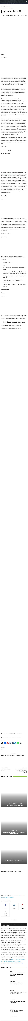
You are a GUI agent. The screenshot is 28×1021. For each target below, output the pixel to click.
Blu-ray (5, 6)
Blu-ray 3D (9, 755)
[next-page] (4, 866)
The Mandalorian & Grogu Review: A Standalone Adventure (14, 861)
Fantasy (13, 755)
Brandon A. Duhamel (9, 15)
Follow (14, 904)
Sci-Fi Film (12, 990)
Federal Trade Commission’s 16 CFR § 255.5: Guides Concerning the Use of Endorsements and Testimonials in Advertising (13, 961)
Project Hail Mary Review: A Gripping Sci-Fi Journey (16, 1011)
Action (9, 6)
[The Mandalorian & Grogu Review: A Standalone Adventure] (14, 850)
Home (2, 6)
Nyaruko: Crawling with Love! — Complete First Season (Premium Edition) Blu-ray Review (21, 771)
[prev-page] (2, 866)
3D (5, 755)
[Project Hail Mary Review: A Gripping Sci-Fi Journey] (5, 1010)
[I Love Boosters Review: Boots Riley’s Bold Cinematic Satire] (14, 821)
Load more (13, 1016)
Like (5, 904)
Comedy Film (14, 830)
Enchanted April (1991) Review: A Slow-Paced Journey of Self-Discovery (14, 804)
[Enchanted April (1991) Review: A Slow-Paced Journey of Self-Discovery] (14, 793)
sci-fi (23, 755)
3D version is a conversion (9, 174)
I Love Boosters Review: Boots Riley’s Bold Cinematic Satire (14, 833)
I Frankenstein (18, 755)
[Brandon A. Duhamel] (2, 15)
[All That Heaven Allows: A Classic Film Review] (5, 1001)
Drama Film (13, 802)
